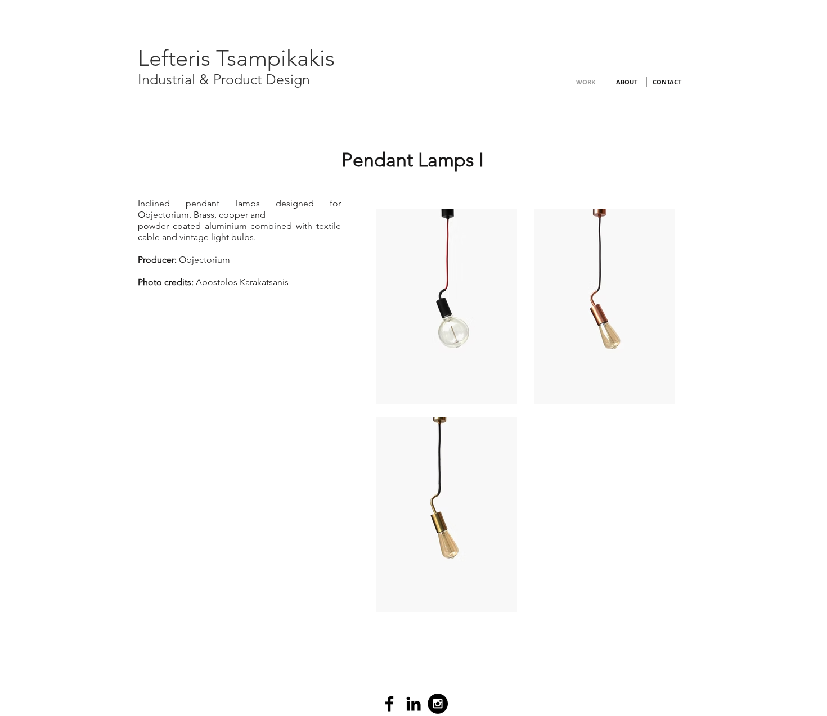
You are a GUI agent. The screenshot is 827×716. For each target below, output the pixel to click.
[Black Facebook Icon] (389, 704)
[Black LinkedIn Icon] (413, 704)
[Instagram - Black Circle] (438, 704)
